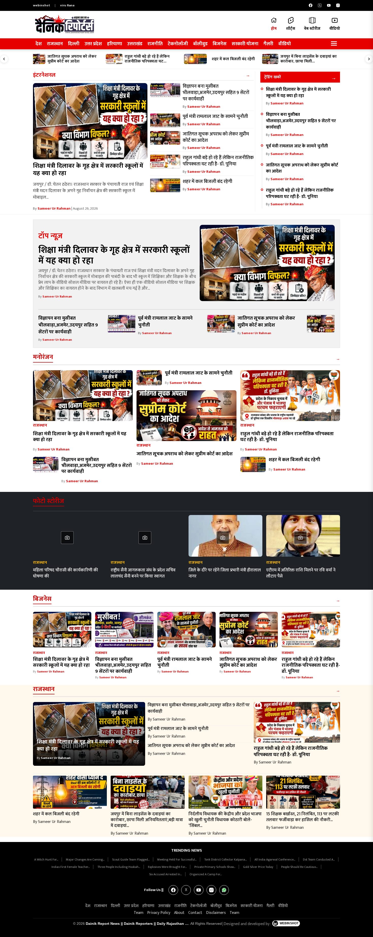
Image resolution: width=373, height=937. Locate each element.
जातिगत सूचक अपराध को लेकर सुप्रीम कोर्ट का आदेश (302, 168)
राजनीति (155, 44)
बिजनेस (220, 44)
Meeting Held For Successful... (177, 859)
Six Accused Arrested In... (165, 874)
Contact (195, 912)
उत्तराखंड (134, 44)
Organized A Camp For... (206, 874)
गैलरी (268, 44)
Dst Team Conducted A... (319, 859)
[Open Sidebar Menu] (334, 44)
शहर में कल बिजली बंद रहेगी (294, 460)
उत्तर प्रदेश (93, 44)
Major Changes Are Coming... (85, 859)
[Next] (369, 59)
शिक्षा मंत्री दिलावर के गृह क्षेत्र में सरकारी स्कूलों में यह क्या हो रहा (88, 169)
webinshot (41, 5)
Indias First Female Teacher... (71, 866)
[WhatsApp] (224, 890)
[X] (320, 5)
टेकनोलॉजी (178, 44)
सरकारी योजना (245, 44)
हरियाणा (114, 44)
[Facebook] (311, 5)
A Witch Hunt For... (46, 859)
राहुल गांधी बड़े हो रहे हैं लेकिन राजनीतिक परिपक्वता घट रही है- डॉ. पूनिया (300, 193)
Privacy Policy (158, 912)
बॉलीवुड (200, 44)
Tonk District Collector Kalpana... (225, 859)
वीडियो (284, 44)
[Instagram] (338, 5)
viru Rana (67, 5)
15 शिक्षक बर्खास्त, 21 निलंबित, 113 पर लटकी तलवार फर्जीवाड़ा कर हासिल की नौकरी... (302, 816)
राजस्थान (55, 44)
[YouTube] (329, 5)
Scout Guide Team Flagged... (131, 859)
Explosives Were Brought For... (167, 866)
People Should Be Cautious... (299, 866)
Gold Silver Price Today (258, 866)
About (179, 912)
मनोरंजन (43, 357)
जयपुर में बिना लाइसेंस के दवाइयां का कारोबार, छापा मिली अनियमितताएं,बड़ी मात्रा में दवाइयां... (147, 819)
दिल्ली (73, 44)
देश (39, 44)
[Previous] (4, 59)
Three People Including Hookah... (119, 866)
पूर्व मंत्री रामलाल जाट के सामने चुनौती (297, 146)
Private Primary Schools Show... (215, 866)
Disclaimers (216, 912)
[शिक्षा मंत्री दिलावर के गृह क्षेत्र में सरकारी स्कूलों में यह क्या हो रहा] (90, 121)
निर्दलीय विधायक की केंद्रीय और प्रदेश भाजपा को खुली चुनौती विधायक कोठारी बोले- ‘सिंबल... (225, 819)
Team (138, 912)
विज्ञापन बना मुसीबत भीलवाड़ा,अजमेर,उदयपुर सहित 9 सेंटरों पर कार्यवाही (301, 121)
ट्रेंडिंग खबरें (272, 77)
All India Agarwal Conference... (275, 859)
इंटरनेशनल (44, 75)
